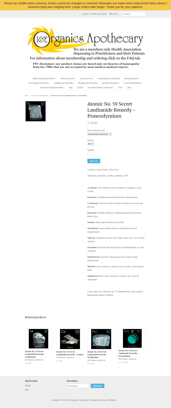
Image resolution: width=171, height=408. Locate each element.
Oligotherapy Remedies (88, 83)
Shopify (113, 400)
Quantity (90, 150)
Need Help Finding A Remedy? (100, 88)
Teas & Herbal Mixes (132, 83)
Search (27, 385)
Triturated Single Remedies (52, 88)
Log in (85, 14)
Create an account (99, 14)
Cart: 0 (115, 14)
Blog (71, 88)
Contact (80, 88)
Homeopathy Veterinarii (39, 83)
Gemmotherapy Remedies (109, 79)
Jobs (129, 88)
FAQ (120, 88)
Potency (90, 140)
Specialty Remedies (110, 83)
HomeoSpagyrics (131, 79)
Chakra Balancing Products (44, 79)
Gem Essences (86, 79)
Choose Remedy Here (96, 130)
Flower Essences (68, 79)
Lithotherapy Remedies (64, 83)
